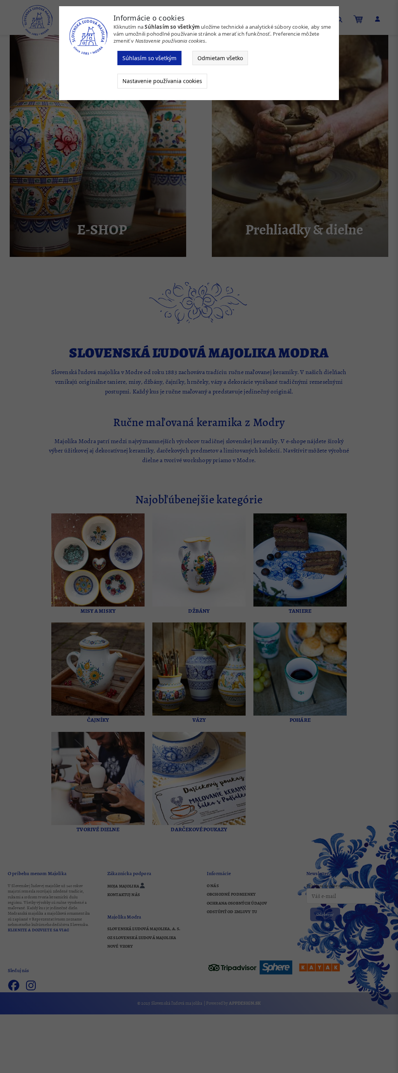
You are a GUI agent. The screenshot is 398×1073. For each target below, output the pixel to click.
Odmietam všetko (220, 58)
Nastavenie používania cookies (162, 81)
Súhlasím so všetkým (149, 58)
